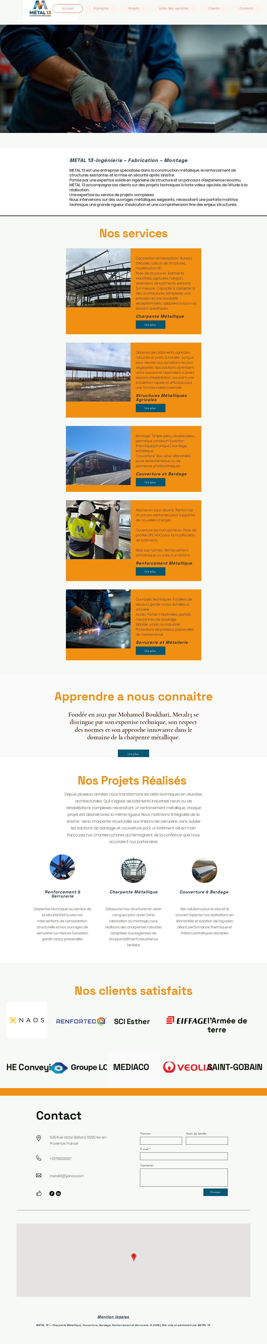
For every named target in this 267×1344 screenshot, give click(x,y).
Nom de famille (196, 1133)
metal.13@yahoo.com (67, 1176)
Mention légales (113, 1316)
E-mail (144, 1149)
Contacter (147, 1165)
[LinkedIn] (58, 1193)
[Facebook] (51, 1193)
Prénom (145, 1133)
